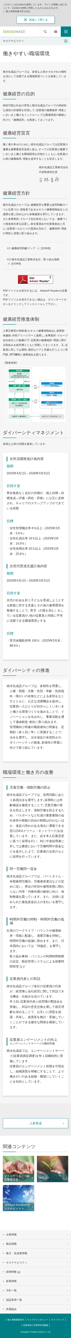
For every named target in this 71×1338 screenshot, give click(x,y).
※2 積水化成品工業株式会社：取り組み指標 (33, 261)
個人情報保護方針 (15, 1320)
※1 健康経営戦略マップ (28, 248)
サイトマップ (57, 1320)
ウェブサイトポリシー (37, 1320)
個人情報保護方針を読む (18, 11)
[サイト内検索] (45, 31)
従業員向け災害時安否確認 (35, 1325)
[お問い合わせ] (56, 31)
